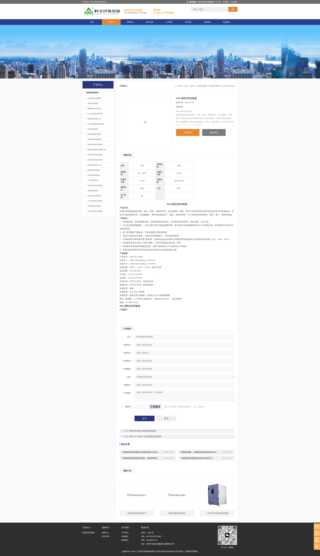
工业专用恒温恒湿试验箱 (96, 124)
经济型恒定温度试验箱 (95, 160)
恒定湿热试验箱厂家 (94, 119)
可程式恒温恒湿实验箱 (95, 155)
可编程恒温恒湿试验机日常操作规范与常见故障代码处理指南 (141, 452)
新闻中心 (130, 22)
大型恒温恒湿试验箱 (94, 98)
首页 (92, 22)
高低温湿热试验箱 (94, 170)
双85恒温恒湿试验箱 (94, 139)
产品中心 (111, 22)
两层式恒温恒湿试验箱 (95, 144)
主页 (185, 86)
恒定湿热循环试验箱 (94, 134)
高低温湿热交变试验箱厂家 (97, 149)
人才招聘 (169, 22)
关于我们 (218, 2)
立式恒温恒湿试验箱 (94, 196)
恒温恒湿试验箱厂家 (94, 165)
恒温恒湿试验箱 (93, 129)
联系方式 (145, 527)
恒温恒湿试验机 (92, 92)
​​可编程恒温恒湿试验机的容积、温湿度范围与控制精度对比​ (141, 458)
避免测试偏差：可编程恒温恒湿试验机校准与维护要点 (200, 452)
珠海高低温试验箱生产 (137, 513)
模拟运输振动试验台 (177, 513)
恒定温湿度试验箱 (94, 175)
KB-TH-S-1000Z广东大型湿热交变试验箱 (145, 436)
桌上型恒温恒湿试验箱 (95, 211)
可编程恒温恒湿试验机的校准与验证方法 (196, 458)
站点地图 (234, 2)
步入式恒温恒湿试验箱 (95, 201)
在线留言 (207, 22)
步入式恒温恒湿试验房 (95, 114)
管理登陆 (194, 551)
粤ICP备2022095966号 (167, 551)
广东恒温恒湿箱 (93, 180)
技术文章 (149, 22)
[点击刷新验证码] (155, 407)
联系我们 (226, 2)
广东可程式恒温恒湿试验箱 (217, 513)
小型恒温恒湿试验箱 (94, 206)
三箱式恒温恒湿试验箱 (95, 185)
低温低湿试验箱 (93, 191)
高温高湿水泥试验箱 (94, 108)
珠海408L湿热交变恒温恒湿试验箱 (142, 431)
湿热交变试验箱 (93, 103)
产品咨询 (188, 132)
